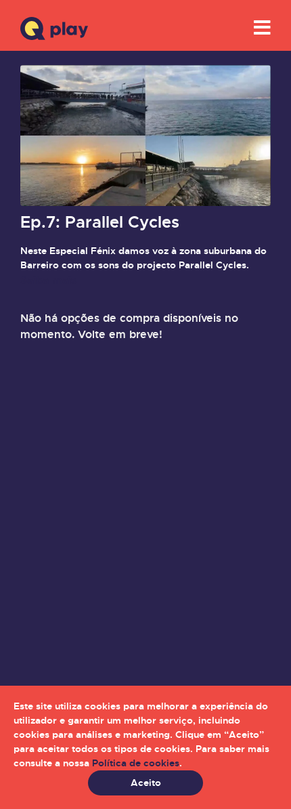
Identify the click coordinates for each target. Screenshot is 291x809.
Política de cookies (135, 763)
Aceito (146, 782)
